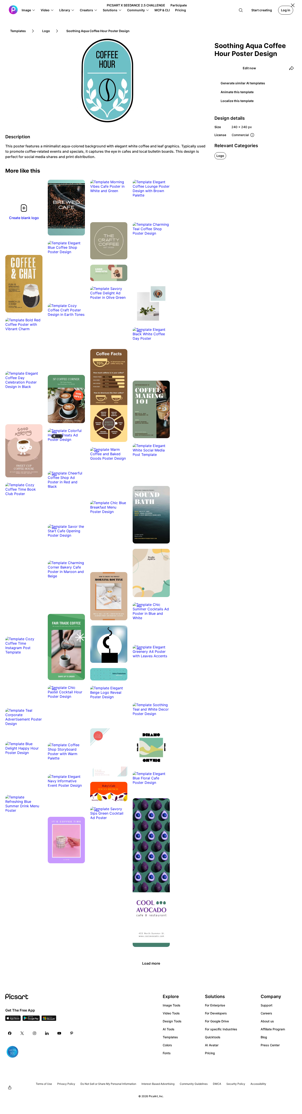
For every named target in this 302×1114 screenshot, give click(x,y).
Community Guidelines (194, 1083)
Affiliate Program (273, 1029)
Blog (264, 1037)
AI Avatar (211, 1045)
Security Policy (235, 1083)
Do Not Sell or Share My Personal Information (108, 1083)
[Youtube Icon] (59, 1033)
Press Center (270, 1045)
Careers (266, 1013)
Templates (170, 1037)
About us (267, 1021)
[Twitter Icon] (22, 1033)
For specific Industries (221, 1029)
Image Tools (171, 1005)
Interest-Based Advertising (157, 1083)
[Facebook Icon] (9, 1033)
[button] (28, 10)
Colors (167, 1045)
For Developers (216, 1013)
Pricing (210, 1053)
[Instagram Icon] (34, 1033)
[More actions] (78, 229)
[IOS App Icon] (13, 1019)
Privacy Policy (66, 1083)
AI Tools (168, 1029)
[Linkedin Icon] (46, 1033)
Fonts (167, 1053)
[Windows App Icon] (49, 1019)
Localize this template (237, 101)
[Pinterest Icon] (71, 1033)
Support (266, 1005)
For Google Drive (217, 1021)
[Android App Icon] (31, 1019)
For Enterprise (215, 1005)
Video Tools (171, 1013)
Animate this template (237, 92)
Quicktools (212, 1037)
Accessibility (258, 1083)
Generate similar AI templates (243, 83)
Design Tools (172, 1021)
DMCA (217, 1083)
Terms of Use (44, 1083)
